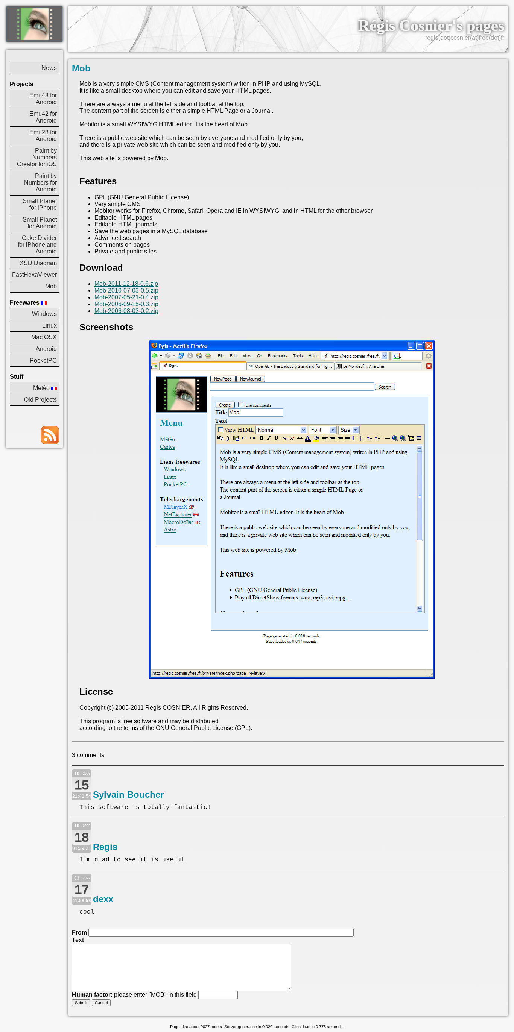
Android (46, 349)
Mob (51, 286)
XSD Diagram (38, 263)
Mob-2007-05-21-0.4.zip (126, 297)
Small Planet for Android (40, 222)
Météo (42, 388)
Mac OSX (44, 337)
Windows (44, 314)
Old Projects (40, 399)
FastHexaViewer (34, 275)
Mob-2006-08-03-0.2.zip (126, 311)
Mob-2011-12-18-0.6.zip (126, 284)
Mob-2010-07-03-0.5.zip (126, 290)
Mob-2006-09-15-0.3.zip (126, 304)
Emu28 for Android (43, 135)
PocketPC (43, 360)
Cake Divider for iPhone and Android (37, 245)
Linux (49, 325)
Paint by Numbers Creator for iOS (37, 157)
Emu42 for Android (43, 117)
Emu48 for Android (43, 98)
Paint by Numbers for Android (40, 183)
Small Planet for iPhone (40, 204)
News (49, 68)
